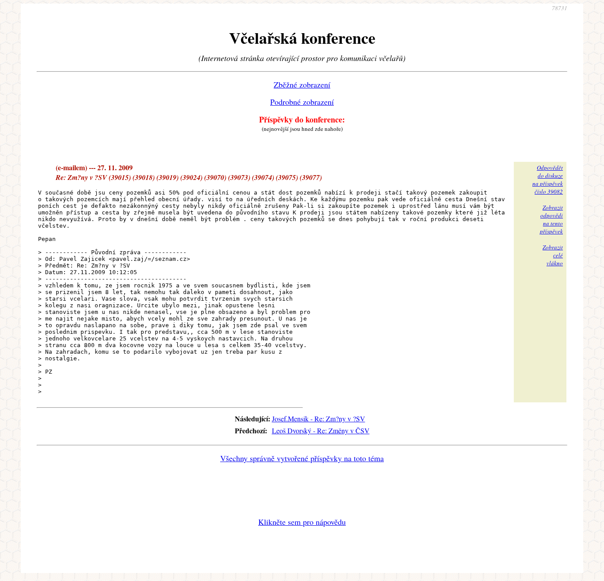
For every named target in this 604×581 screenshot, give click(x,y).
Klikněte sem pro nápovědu (302, 521)
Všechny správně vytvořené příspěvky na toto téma (302, 458)
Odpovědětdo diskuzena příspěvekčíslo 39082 (547, 179)
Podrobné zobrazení (302, 101)
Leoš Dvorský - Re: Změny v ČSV (321, 430)
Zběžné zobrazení (302, 84)
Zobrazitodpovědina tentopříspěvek (551, 219)
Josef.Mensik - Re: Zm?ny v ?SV (318, 418)
